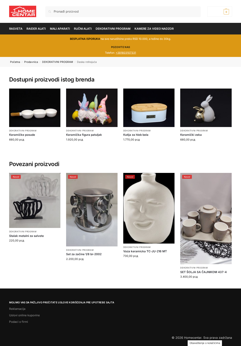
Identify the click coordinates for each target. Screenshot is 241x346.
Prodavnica (31, 61)
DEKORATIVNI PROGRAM (57, 61)
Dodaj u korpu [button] (34, 248)
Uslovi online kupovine (24, 315)
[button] (219, 11)
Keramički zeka (191, 135)
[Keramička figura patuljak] (92, 108)
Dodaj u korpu (34, 147)
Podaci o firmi (18, 322)
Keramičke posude (22, 135)
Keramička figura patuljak (84, 135)
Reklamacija (17, 309)
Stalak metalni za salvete (26, 236)
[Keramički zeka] (206, 108)
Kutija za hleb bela (135, 135)
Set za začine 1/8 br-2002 (84, 254)
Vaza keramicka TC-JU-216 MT (145, 251)
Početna (15, 61)
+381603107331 (126, 52)
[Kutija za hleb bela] (149, 108)
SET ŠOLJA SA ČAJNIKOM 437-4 (203, 272)
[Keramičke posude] (35, 108)
